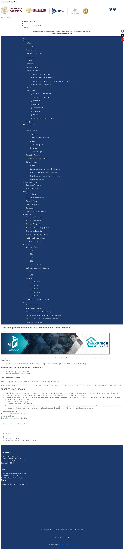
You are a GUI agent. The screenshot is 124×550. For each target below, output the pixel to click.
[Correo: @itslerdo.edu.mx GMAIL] (110, 10)
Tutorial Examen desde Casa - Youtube (18, 374)
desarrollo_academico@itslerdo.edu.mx (14, 418)
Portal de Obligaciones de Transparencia (15, 484)
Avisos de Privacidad (31, 21)
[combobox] (15, 18)
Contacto (27, 23)
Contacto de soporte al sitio (67, 544)
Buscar (3, 18)
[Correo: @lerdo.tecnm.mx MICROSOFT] (115, 10)
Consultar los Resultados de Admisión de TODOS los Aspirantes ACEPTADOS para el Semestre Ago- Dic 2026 (62, 32)
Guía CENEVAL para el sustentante (17, 372)
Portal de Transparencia (32, 26)
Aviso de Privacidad (62, 537)
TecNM (26, 28)
